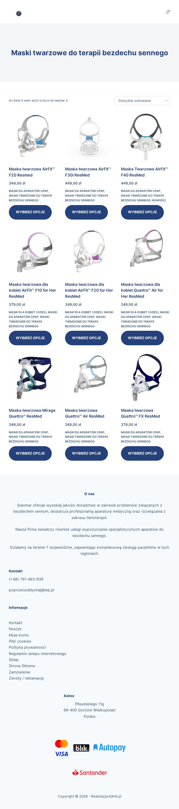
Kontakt (15, 622)
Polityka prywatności (27, 647)
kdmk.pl (115, 796)
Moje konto (19, 635)
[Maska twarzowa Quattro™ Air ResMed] (89, 376)
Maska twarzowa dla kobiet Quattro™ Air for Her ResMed (142, 290)
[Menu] (168, 12)
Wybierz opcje (30, 212)
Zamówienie (19, 672)
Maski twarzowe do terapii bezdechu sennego (29, 321)
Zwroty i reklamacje (26, 678)
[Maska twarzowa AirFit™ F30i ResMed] (89, 135)
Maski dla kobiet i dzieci (27, 312)
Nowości (159, 200)
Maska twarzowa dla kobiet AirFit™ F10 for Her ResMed (32, 290)
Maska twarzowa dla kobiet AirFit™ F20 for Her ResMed (89, 290)
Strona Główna (22, 665)
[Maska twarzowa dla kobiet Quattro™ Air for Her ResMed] (145, 251)
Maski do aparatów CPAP (28, 191)
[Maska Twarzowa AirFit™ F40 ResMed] (145, 135)
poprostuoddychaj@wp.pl (31, 590)
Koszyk (15, 628)
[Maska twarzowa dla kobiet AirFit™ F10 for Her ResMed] (33, 251)
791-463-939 (31, 579)
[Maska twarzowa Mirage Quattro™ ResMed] (33, 376)
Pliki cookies (20, 641)
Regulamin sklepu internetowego (37, 653)
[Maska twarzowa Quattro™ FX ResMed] (145, 376)
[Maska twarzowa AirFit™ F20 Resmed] (33, 135)
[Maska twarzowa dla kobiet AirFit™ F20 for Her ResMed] (89, 251)
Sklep (14, 659)
